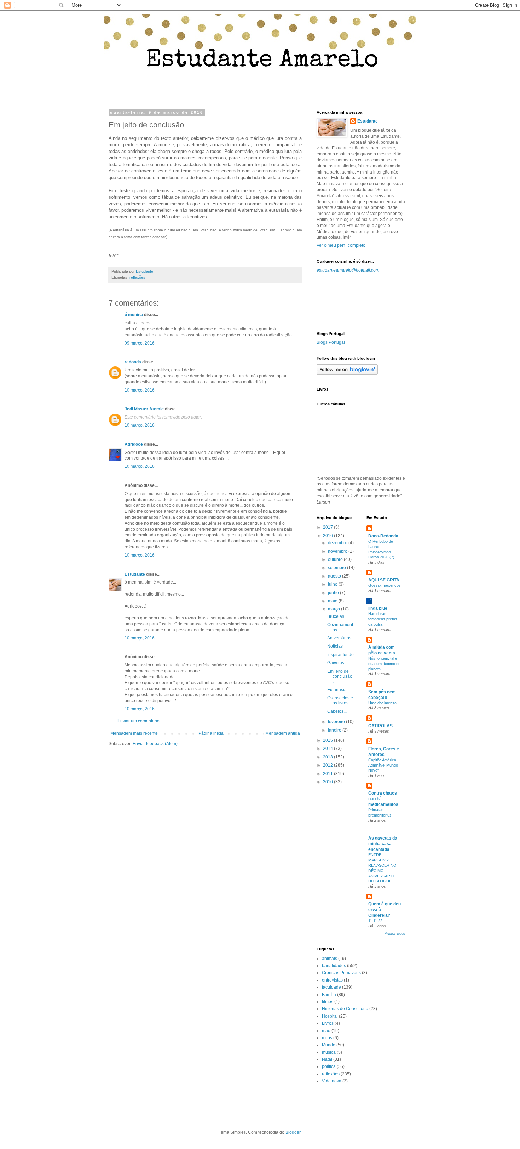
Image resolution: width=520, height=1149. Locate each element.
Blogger (292, 1132)
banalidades (334, 965)
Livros (328, 1023)
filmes (327, 1001)
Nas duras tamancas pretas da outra (382, 619)
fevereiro (337, 721)
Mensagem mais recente (134, 733)
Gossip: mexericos (384, 585)
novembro (338, 551)
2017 (328, 527)
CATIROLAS (380, 725)
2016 (328, 535)
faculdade (331, 987)
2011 (328, 773)
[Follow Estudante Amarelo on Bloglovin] (347, 373)
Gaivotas (335, 662)
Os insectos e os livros (340, 700)
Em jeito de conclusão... (340, 676)
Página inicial (211, 733)
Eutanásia (337, 689)
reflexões (137, 277)
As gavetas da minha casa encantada (382, 844)
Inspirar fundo (340, 654)
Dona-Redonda (383, 536)
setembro (337, 567)
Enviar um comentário (138, 720)
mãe (326, 1030)
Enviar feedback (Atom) (155, 743)
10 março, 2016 (140, 390)
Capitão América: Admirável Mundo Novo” (383, 765)
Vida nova (331, 1081)
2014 (328, 748)
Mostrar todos (395, 933)
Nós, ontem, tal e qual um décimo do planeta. (384, 663)
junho (334, 592)
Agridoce (134, 444)
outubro (336, 559)
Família (329, 994)
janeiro (335, 730)
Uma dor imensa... (384, 703)
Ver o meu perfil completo (341, 245)
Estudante (135, 574)
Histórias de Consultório (345, 1008)
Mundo (328, 1044)
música (329, 1052)
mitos (327, 1037)
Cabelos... (337, 711)
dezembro (338, 542)
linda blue (377, 608)
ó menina (134, 314)
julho (333, 584)
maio (333, 600)
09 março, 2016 (140, 343)
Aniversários (339, 638)
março (334, 609)
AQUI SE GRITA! (384, 580)
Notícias (335, 646)
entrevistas (332, 980)
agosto (335, 576)
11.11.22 (375, 920)
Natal (327, 1059)
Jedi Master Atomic (144, 408)
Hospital (330, 1016)
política (329, 1066)
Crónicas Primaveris (341, 972)
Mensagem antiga (282, 733)
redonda (133, 361)
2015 (328, 740)
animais (329, 958)
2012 (328, 765)
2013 (328, 757)
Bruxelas (335, 616)
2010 (328, 781)
